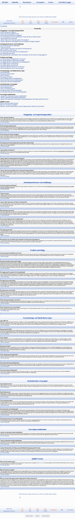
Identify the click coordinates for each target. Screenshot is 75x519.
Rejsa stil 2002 (29, 515)
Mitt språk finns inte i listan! (8, 50)
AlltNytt (22, 22)
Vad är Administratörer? (7, 85)
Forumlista (3, 26)
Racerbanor (27, 2)
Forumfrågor (70, 510)
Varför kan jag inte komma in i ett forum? (12, 66)
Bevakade (55, 22)
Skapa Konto (9, 20)
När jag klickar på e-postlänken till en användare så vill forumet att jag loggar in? (23, 55)
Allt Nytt (5, 2)
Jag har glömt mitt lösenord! (8, 38)
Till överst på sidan (4, 122)
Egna (38, 22)
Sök (63, 22)
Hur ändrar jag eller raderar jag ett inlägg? (12, 60)
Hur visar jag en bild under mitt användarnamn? (14, 52)
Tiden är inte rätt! (5, 47)
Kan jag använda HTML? (7, 74)
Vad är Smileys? (5, 75)
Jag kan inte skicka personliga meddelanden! (13, 96)
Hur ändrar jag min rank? (7, 53)
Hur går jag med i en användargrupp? (11, 90)
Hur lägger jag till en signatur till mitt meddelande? (15, 62)
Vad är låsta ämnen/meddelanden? (10, 81)
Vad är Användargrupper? (7, 89)
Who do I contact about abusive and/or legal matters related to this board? (22, 106)
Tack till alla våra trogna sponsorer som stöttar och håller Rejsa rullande (37, 17)
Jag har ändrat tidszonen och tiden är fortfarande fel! (16, 48)
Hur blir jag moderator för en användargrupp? (13, 92)
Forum (50, 2)
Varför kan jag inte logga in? (8, 32)
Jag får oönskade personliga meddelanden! (13, 97)
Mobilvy (37, 515)
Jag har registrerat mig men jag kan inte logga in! (14, 40)
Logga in (71, 22)
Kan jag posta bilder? (6, 77)
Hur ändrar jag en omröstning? (9, 65)
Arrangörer (40, 2)
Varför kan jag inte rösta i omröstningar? (12, 68)
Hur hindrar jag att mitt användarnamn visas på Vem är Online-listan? (20, 37)
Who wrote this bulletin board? (9, 103)
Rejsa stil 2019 (46, 515)
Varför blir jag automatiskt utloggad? (11, 35)
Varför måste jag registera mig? (9, 33)
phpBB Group (39, 462)
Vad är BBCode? (5, 72)
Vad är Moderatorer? (6, 87)
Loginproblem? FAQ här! (9, 23)
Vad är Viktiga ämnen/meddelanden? (11, 78)
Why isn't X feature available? (9, 105)
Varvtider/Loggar (65, 2)
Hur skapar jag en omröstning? (9, 63)
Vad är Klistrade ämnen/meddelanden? (11, 80)
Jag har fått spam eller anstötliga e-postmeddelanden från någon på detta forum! (24, 99)
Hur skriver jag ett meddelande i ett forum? (13, 59)
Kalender (15, 2)
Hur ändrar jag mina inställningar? (10, 45)
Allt (30, 22)
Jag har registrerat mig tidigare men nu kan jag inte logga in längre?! (20, 41)
